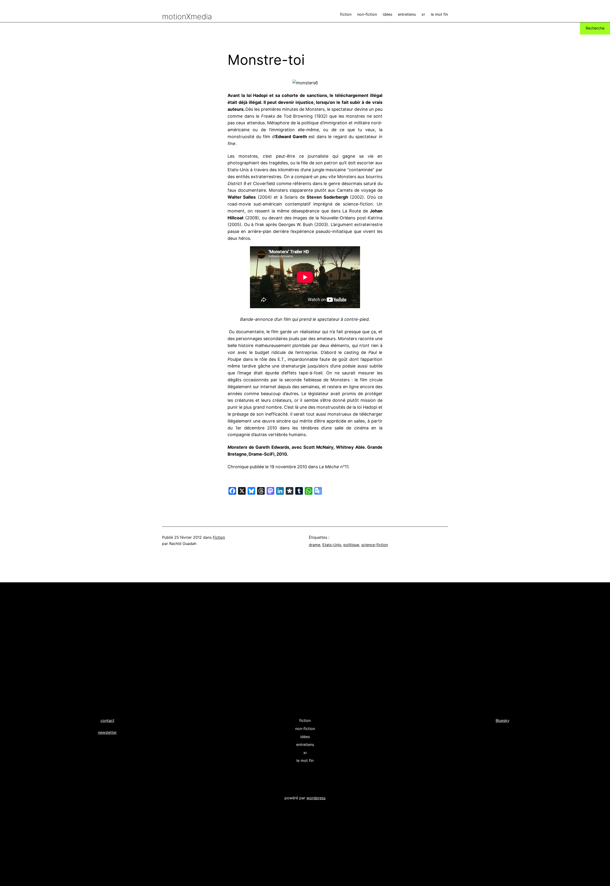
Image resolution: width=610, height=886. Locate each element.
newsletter (107, 732)
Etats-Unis (331, 544)
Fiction (219, 537)
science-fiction (374, 544)
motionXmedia (187, 16)
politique (351, 544)
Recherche (595, 28)
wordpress (315, 797)
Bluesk (501, 720)
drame (314, 544)
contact (107, 720)
